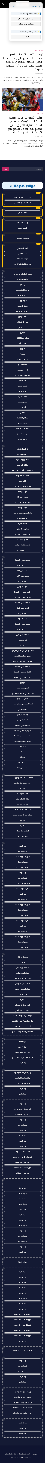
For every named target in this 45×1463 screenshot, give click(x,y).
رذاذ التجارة (22, 396)
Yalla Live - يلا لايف (22, 1151)
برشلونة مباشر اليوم (22, 1077)
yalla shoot (22, 851)
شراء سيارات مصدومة (22, 1026)
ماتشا (22, 757)
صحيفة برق (22, 253)
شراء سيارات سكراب (22, 1005)
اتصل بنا (13, 1457)
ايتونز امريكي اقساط (22, 671)
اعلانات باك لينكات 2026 (22, 1350)
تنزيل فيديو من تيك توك (22, 1391)
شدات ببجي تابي (22, 576)
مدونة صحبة (22, 423)
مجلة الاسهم (22, 306)
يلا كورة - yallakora (22, 1162)
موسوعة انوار (22, 433)
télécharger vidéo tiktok (22, 1413)
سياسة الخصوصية (25, 1457)
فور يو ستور (22, 639)
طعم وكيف (22, 401)
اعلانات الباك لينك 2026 (22, 502)
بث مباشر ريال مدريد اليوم (22, 1057)
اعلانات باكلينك (22, 836)
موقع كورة (22, 1261)
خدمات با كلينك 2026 (22, 809)
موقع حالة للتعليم (22, 534)
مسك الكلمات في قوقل (22, 274)
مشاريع (22, 825)
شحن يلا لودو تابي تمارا (22, 661)
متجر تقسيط (22, 618)
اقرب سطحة (22, 994)
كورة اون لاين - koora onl (22, 1157)
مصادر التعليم (22, 518)
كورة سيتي (22, 1046)
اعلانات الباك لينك (22, 475)
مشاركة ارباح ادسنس (22, 202)
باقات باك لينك (22, 465)
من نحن (35, 1453)
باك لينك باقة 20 (22, 793)
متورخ (22, 348)
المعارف (22, 380)
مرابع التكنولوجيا (22, 290)
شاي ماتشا (22, 762)
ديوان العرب (22, 820)
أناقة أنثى (22, 343)
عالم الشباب (22, 212)
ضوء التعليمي (22, 248)
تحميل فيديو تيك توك (22, 1397)
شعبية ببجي (22, 709)
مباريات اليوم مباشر (22, 856)
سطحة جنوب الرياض (22, 989)
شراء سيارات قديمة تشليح (22, 1031)
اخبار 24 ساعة (22, 539)
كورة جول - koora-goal (22, 1114)
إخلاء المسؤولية (24, 1453)
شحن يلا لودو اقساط (22, 597)
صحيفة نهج (22, 327)
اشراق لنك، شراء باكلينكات (22, 470)
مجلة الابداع (22, 364)
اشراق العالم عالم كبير (22, 486)
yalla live (22, 1093)
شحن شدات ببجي (22, 687)
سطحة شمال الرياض (23, 978)
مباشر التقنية (22, 417)
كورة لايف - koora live (22, 1314)
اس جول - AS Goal (22, 1173)
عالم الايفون (22, 316)
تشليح (22, 999)
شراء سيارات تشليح (22, 1010)
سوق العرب (22, 788)
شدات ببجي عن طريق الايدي (23, 650)
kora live (22, 1188)
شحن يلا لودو (22, 698)
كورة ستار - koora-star (22, 1109)
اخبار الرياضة (22, 491)
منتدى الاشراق (22, 496)
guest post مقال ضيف (22, 782)
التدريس (22, 480)
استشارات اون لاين (22, 375)
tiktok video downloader (22, 1407)
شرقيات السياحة (22, 428)
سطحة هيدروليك (22, 973)
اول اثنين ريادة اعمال (22, 197)
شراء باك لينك (22, 449)
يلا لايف (22, 1062)
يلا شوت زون (22, 1371)
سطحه (22, 962)
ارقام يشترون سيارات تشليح (22, 1021)
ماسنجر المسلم (22, 238)
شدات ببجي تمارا (22, 565)
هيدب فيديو (22, 385)
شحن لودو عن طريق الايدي (22, 703)
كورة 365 (22, 1041)
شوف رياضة (22, 507)
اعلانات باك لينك (22, 830)
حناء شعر (22, 746)
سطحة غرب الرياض (22, 983)
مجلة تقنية (22, 523)
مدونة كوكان (22, 322)
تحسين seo (22, 228)
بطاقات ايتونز (22, 714)
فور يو (22, 682)
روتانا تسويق (22, 359)
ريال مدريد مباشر (22, 867)
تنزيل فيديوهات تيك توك (22, 1402)
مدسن (22, 353)
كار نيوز (22, 332)
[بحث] (3, 4)
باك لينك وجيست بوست (22, 512)
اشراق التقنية (22, 279)
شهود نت (22, 407)
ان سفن (22, 284)
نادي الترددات (22, 369)
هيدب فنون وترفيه (22, 544)
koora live (22, 1130)
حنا (22, 751)
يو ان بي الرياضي (22, 528)
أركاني (22, 412)
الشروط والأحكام (10, 1453)
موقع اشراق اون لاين (22, 264)
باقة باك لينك (22, 222)
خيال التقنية (22, 295)
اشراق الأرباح (22, 439)
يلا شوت (22, 846)
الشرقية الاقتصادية (22, 311)
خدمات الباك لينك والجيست (22, 777)
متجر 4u (23, 645)
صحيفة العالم (22, 550)
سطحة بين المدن (22, 967)
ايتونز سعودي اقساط (22, 592)
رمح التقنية (22, 391)
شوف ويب (22, 300)
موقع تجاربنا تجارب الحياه (22, 814)
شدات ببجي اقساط (22, 560)
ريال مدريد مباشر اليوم (23, 1072)
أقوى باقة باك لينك (22, 804)
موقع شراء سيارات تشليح (22, 1015)
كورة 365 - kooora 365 (22, 1167)
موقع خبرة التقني (22, 338)
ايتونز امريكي (22, 586)
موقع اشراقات (22, 258)
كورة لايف (22, 1193)
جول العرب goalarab (22, 1052)
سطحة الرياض (22, 957)
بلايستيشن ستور (22, 719)
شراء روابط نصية (22, 459)
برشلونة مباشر (22, 862)
